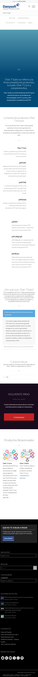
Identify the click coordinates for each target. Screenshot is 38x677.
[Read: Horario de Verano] (2, 616)
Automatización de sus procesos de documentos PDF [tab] (19, 346)
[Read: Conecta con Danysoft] (2, 603)
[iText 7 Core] (10, 455)
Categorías (4, 578)
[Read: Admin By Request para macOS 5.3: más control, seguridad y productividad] (2, 609)
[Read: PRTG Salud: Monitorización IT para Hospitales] (2, 598)
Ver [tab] (7, 377)
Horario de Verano (10, 615)
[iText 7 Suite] (27, 455)
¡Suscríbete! (8, 538)
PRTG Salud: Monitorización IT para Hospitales (19, 597)
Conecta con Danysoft (11, 602)
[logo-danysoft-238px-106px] (16, 6)
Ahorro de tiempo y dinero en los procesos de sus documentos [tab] (18, 313)
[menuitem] (28, 6)
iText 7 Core (7, 463)
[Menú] (32, 6)
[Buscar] (28, 6)
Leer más (5, 497)
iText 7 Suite (7, 13)
